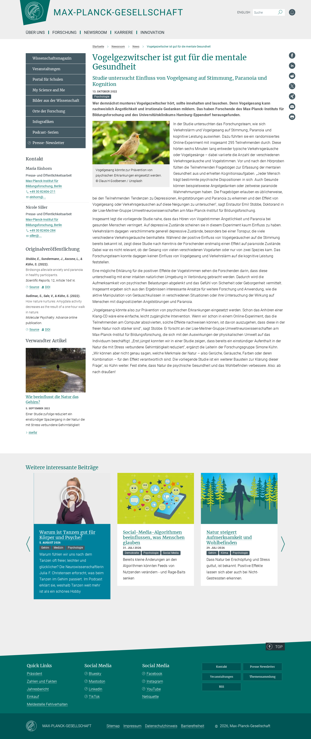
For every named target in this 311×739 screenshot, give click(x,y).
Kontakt (221, 666)
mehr (33, 432)
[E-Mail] (292, 106)
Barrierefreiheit (192, 726)
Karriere (124, 32)
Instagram (155, 681)
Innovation (152, 32)
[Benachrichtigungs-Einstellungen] (292, 12)
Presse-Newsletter (48, 143)
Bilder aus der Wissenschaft (56, 100)
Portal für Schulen (48, 79)
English (243, 12)
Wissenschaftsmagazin (52, 58)
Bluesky (95, 674)
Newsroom (95, 32)
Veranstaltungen (46, 69)
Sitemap (113, 726)
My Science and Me (49, 90)
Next (282, 544)
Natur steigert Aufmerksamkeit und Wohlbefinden (229, 537)
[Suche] (280, 12)
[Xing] (292, 96)
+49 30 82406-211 (43, 191)
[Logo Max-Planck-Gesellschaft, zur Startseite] (101, 16)
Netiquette (150, 696)
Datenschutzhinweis (161, 726)
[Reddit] (292, 75)
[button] (165, 161)
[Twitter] (292, 86)
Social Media (98, 665)
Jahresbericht (38, 689)
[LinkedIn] (292, 65)
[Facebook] (292, 55)
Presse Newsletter (262, 666)
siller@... (36, 235)
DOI (47, 287)
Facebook (154, 674)
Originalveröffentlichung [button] (53, 249)
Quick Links (39, 665)
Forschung (64, 32)
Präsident (34, 674)
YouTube (154, 689)
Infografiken (43, 122)
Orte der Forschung (49, 111)
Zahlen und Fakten (42, 681)
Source (34, 287)
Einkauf (33, 696)
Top (279, 646)
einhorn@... (38, 197)
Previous (28, 544)
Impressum (132, 726)
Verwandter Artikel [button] (46, 340)
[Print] (292, 116)
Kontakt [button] (34, 159)
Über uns (35, 32)
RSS (221, 686)
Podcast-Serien (46, 132)
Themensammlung (262, 676)
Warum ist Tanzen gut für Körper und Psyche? (67, 534)
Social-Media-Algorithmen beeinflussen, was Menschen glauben (154, 537)
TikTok (94, 696)
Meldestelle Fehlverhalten (47, 704)
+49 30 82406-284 (43, 230)
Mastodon (97, 681)
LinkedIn (95, 689)
